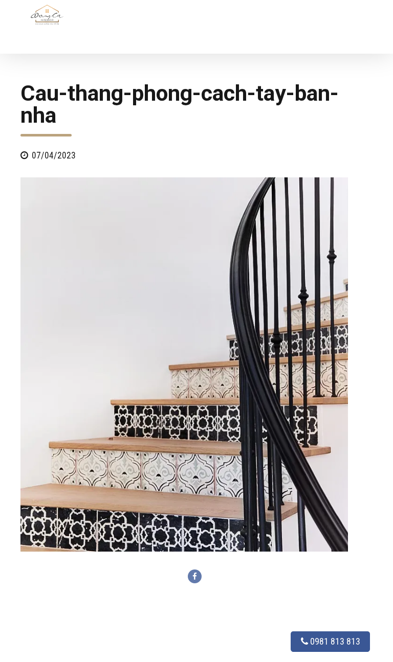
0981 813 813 (334, 641)
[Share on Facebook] (195, 576)
